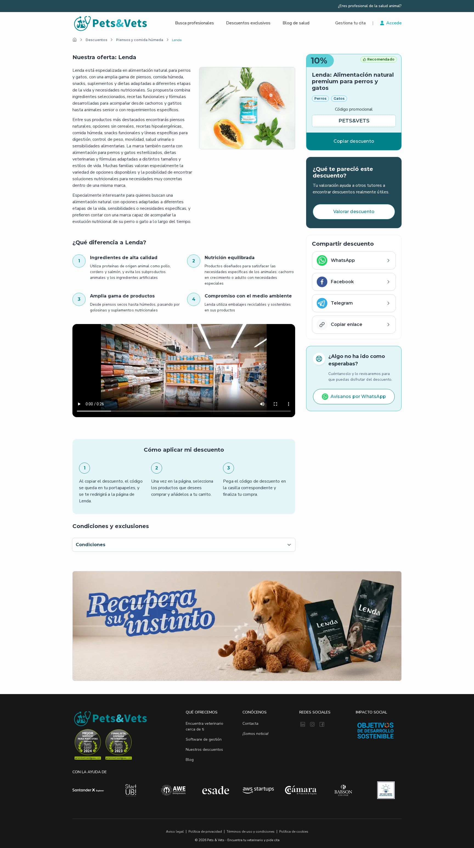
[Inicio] (74, 40)
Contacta (250, 723)
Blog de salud (296, 23)
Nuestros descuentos (204, 749)
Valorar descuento (353, 211)
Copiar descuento (354, 141)
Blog (190, 759)
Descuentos (96, 40)
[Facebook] (321, 725)
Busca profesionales (194, 23)
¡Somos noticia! (255, 733)
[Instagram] (312, 725)
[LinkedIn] (302, 725)
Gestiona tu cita (350, 23)
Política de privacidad (205, 831)
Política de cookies (293, 831)
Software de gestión (204, 739)
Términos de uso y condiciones (251, 831)
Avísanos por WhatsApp (358, 396)
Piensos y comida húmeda (139, 40)
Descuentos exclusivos (248, 23)
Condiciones (90, 544)
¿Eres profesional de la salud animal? (370, 6)
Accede (394, 23)
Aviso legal (175, 831)
